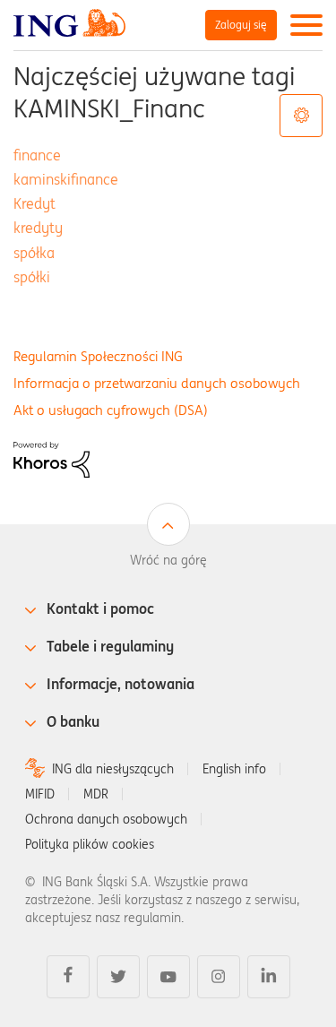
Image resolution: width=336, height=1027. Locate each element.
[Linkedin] (268, 976)
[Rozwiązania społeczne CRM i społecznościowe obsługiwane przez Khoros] (51, 458)
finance (37, 155)
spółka (34, 253)
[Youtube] (168, 976)
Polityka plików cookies (89, 844)
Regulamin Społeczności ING (98, 356)
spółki (31, 277)
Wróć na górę (168, 560)
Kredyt (34, 203)
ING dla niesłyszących (113, 769)
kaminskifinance (65, 179)
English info (234, 769)
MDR (95, 794)
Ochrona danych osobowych (106, 819)
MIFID (40, 794)
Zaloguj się (241, 24)
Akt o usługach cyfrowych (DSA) (110, 410)
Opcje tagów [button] (301, 115)
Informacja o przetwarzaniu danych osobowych (156, 383)
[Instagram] (218, 976)
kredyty (38, 228)
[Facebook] (68, 976)
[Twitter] (118, 976)
